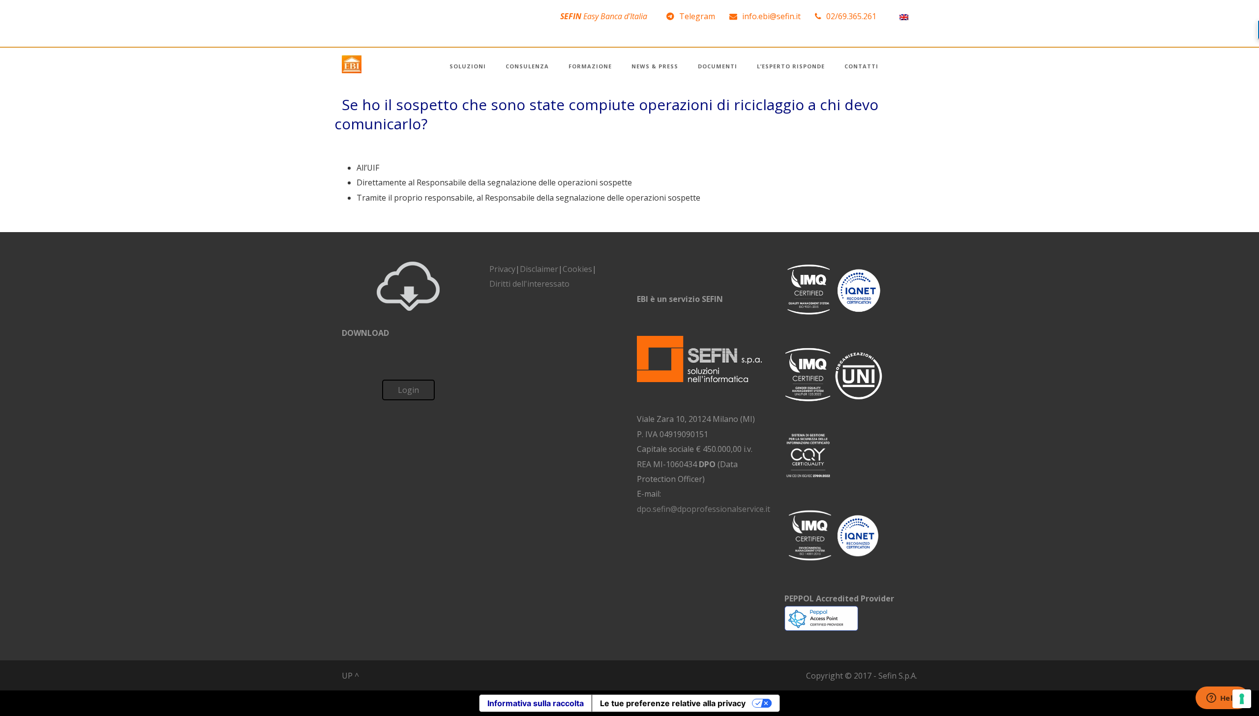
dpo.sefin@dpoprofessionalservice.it (703, 509)
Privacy (502, 269)
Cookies (577, 269)
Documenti (717, 66)
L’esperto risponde (791, 66)
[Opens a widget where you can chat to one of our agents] (1222, 698)
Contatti (861, 66)
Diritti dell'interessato (529, 283)
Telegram (697, 16)
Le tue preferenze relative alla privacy (673, 703)
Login (408, 390)
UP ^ (350, 675)
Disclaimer (539, 269)
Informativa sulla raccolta (535, 703)
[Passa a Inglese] (904, 16)
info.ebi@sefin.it (771, 16)
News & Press (654, 66)
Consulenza (527, 66)
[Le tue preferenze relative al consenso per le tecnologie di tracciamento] (1241, 698)
